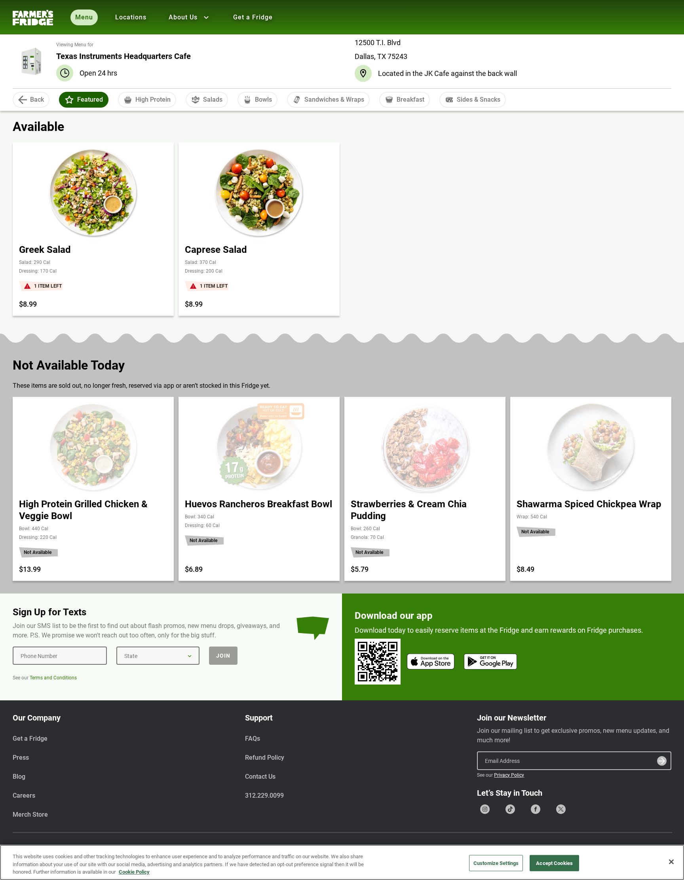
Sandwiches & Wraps (334, 99)
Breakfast (410, 99)
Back (37, 99)
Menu (84, 17)
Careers (24, 795)
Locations (130, 17)
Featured (90, 99)
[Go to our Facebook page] (535, 809)
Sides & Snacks (478, 99)
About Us (183, 17)
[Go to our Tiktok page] (510, 809)
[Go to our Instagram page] (485, 809)
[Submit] (662, 761)
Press (21, 757)
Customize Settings (496, 863)
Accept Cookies (554, 863)
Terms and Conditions (53, 678)
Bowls (263, 99)
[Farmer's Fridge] (33, 17)
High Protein (153, 99)
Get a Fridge (253, 17)
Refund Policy (264, 757)
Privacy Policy (509, 775)
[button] (69, 99)
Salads (212, 99)
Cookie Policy (134, 872)
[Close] (671, 862)
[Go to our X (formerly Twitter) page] (561, 809)
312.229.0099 (264, 795)
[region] (342, 862)
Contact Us (260, 776)
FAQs (252, 738)
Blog (19, 776)
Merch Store (30, 814)
